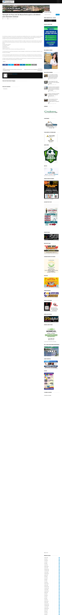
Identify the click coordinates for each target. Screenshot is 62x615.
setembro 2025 (52, 573)
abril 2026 (51, 563)
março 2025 (51, 582)
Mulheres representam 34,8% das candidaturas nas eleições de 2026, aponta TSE (53, 94)
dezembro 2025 (51, 569)
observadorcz (5, 18)
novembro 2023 (51, 605)
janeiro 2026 (51, 567)
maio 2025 (52, 579)
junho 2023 (51, 612)
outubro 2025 (51, 572)
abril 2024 (51, 598)
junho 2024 (52, 595)
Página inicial (46, 552)
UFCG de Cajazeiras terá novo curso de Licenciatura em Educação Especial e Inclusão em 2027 (53, 101)
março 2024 (51, 599)
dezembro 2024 (51, 586)
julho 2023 (52, 611)
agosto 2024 (52, 592)
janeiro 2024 (52, 602)
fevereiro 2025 (51, 583)
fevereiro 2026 (51, 566)
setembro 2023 (52, 608)
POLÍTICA (4, 61)
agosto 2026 (51, 557)
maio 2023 (52, 614)
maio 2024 (52, 596)
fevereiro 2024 (52, 601)
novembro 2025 (51, 570)
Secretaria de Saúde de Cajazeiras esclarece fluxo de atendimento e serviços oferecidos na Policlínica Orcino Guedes (53, 89)
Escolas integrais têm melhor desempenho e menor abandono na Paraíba (53, 82)
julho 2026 (51, 559)
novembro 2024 (51, 588)
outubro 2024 (52, 589)
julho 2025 (52, 576)
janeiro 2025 (52, 585)
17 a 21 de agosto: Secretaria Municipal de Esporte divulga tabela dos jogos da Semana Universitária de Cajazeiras (53, 76)
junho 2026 (51, 560)
